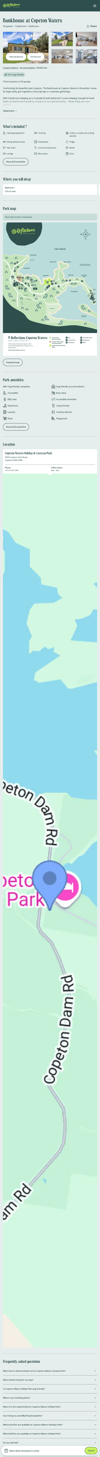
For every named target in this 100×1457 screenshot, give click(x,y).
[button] (50, 1370)
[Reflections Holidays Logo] (11, 5)
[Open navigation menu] (94, 5)
